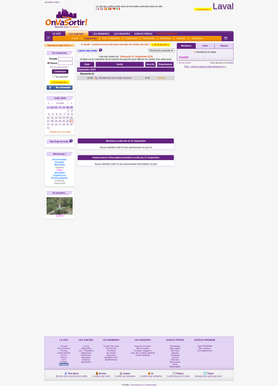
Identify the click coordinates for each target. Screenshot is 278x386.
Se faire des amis (111, 346)
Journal (175, 357)
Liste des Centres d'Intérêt (143, 353)
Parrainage (175, 346)
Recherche (149, 38)
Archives (181, 38)
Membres (186, 45)
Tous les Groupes (142, 346)
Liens (63, 360)
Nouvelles (165, 38)
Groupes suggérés (142, 350)
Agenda (175, 353)
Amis (205, 45)
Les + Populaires (111, 38)
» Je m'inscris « (203, 9)
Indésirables (175, 366)
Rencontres (175, 362)
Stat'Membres (111, 360)
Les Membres (101, 34)
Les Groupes (122, 34)
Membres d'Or (111, 357)
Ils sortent (111, 353)
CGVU (64, 355)
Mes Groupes (142, 348)
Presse (64, 357)
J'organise (175, 355)
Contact (63, 362)
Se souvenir (62, 76)
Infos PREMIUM (204, 346)
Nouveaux (111, 355)
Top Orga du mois (59, 141)
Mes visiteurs (205, 348)
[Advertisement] (165, 19)
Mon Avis (175, 360)
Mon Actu (175, 350)
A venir (74, 38)
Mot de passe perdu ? (59, 67)
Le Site (57, 34)
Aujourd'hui (90, 38)
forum (231, 63)
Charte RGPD (63, 353)
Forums (63, 350)
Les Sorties (76, 34)
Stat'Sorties (197, 38)
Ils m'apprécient (205, 350)
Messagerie (175, 348)
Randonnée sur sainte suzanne (115, 78)
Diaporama (131, 38)
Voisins (224, 45)
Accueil (64, 346)
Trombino (111, 350)
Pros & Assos (63, 348)
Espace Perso (143, 34)
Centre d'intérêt (143, 355)
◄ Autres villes (52, 2)
